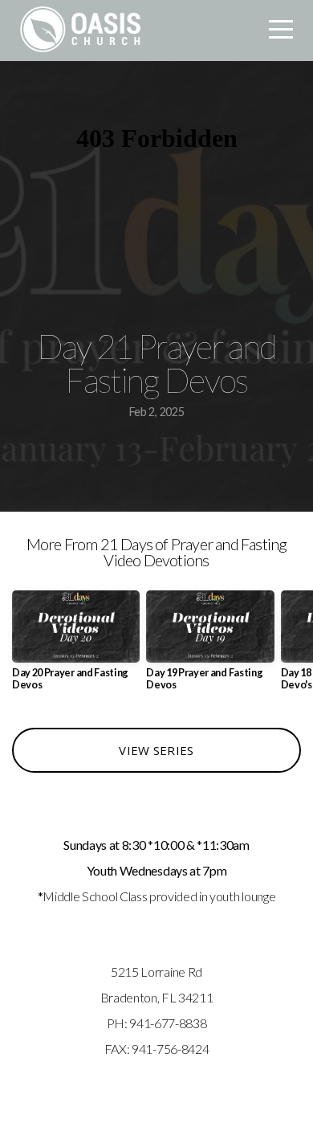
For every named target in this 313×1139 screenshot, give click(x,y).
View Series (156, 750)
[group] (76, 646)
